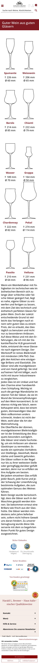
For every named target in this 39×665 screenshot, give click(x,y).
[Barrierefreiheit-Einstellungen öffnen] (35, 568)
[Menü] (3, 5)
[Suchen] (36, 10)
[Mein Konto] (33, 5)
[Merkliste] (29, 5)
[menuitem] (3, 5)
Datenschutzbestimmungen (28, 639)
